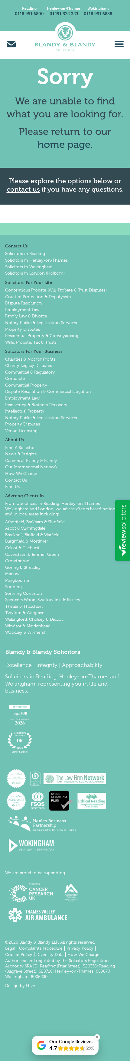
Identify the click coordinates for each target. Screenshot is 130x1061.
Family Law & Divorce (26, 316)
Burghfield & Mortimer (26, 541)
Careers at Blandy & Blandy (31, 460)
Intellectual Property (24, 411)
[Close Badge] (97, 1037)
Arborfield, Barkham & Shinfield (35, 521)
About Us (14, 439)
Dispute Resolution (23, 303)
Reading (29, 8)
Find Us (12, 486)
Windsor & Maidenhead (27, 625)
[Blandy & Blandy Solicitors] (65, 44)
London (46, 508)
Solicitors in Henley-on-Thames (36, 260)
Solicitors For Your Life (28, 282)
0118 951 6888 (98, 13)
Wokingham (98, 8)
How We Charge (21, 473)
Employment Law (22, 309)
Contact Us (16, 245)
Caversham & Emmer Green (32, 554)
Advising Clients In (24, 495)
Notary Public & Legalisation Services (41, 322)
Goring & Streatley (23, 567)
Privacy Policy (80, 948)
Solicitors (16, 677)
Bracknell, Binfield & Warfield (32, 534)
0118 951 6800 (29, 13)
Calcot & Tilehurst (22, 547)
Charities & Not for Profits (30, 359)
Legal (10, 948)
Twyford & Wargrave (24, 612)
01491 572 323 (64, 13)
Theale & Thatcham (24, 606)
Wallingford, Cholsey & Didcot (34, 619)
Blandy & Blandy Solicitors (42, 651)
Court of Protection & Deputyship (38, 296)
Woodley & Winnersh (25, 632)
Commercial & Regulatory (30, 372)
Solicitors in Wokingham (29, 266)
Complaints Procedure (41, 948)
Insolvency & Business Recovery (36, 404)
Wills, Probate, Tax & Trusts (31, 342)
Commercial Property (26, 385)
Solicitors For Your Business (34, 351)
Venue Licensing (21, 430)
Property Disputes (22, 329)
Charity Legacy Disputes (28, 365)
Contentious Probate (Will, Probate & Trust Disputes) (56, 290)
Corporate (15, 378)
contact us (23, 189)
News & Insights (21, 453)
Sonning (13, 586)
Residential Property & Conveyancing (41, 335)
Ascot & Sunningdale (25, 528)
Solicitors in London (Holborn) (35, 273)
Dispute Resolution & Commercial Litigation (48, 391)
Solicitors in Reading (25, 253)
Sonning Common (23, 593)
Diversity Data (49, 954)
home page (63, 145)
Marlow (12, 573)
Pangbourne (17, 580)
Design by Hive (20, 985)
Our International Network (31, 466)
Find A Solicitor (20, 447)
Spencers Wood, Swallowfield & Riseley (42, 599)
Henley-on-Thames (64, 8)
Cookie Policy (18, 954)
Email (11, 44)
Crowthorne (17, 560)
